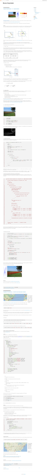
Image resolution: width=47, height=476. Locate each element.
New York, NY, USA (7, 465)
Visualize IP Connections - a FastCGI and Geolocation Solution (14, 291)
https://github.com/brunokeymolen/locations (16, 460)
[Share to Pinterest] (17, 287)
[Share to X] (16, 287)
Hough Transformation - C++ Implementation (11, 8)
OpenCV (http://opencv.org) (7, 99)
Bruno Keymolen (8, 3)
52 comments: (12, 287)
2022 (35, 9)
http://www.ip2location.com (27, 310)
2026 (35, 8)
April (35, 14)
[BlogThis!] (15, 287)
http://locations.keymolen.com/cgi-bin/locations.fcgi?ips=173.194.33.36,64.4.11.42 (12, 456)
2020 (35, 10)
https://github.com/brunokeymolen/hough (15, 281)
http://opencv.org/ (18, 282)
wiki (7, 42)
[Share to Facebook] (16, 287)
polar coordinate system (19, 40)
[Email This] (14, 287)
